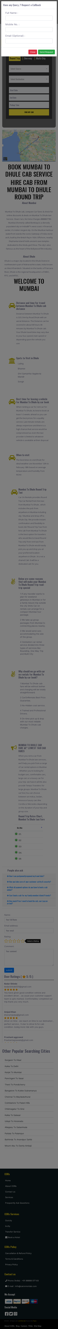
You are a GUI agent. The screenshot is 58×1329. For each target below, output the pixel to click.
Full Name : (11, 12)
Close (32, 52)
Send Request (46, 52)
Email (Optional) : (15, 35)
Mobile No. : (12, 24)
